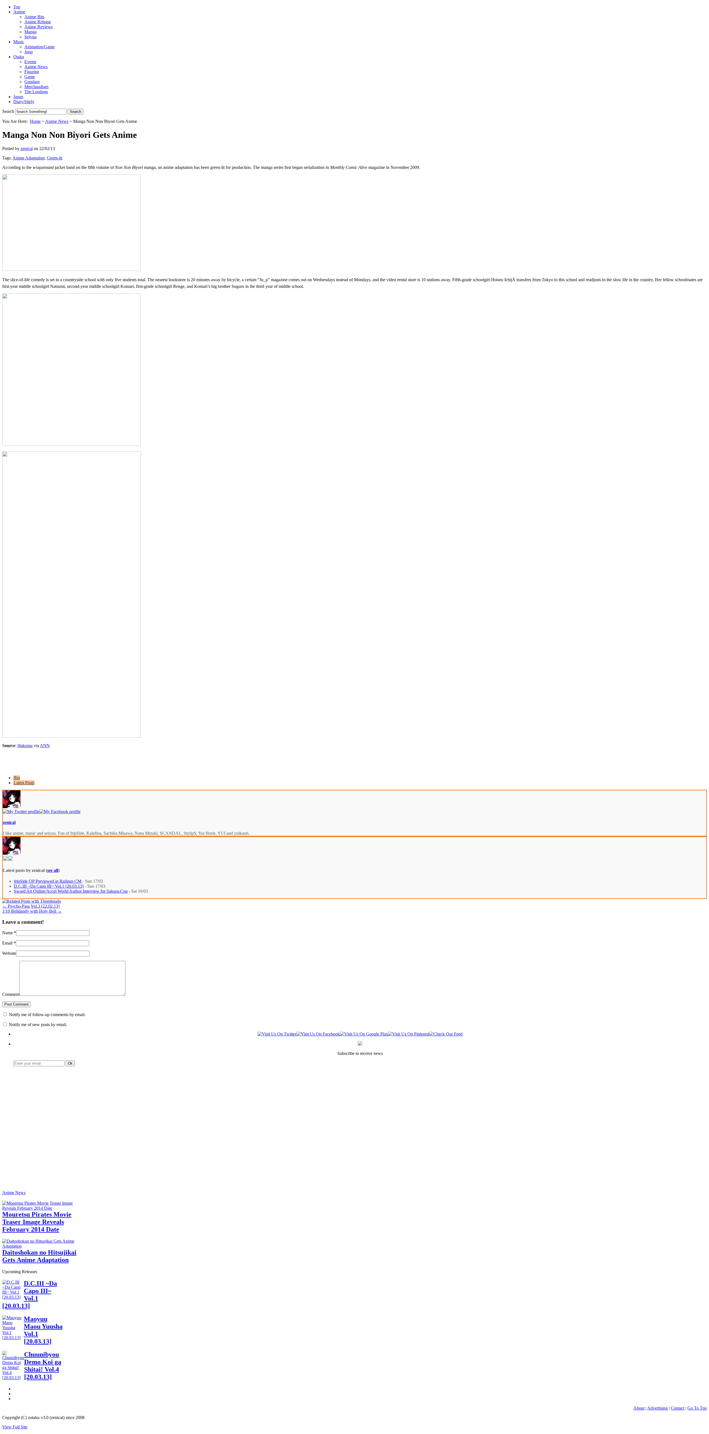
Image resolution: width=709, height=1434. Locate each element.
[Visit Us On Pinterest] (408, 1034)
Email (7, 943)
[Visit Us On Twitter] (277, 1034)
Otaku (18, 56)
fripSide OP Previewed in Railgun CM (47, 881)
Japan (18, 96)
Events (30, 61)
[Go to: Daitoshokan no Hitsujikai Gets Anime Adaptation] (43, 1246)
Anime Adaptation (28, 158)
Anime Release (37, 21)
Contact (677, 1408)
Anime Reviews (38, 26)
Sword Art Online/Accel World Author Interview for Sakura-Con (71, 891)
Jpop (28, 51)
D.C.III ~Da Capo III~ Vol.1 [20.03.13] (49, 886)
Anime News (36, 66)
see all (52, 870)
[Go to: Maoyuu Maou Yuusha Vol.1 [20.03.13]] (13, 1337)
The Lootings (36, 91)
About (638, 1408)
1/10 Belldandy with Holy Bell (32, 911)
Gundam (32, 81)
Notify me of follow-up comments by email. (47, 1014)
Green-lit (54, 158)
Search (8, 111)
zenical (26, 148)
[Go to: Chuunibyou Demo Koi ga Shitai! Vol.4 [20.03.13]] (13, 1377)
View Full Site (14, 1427)
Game (29, 76)
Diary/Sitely (23, 101)
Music (18, 41)
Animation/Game (39, 46)
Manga (30, 31)
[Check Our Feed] (446, 1034)
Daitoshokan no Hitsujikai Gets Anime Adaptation (39, 1256)
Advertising (657, 1408)
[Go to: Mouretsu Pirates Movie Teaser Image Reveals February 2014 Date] (43, 1208)
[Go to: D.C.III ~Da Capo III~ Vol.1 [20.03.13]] (13, 1297)
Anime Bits (34, 16)
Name (7, 932)
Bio (17, 777)
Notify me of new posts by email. (38, 1024)
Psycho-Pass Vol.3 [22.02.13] (31, 906)
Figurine (31, 71)
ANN (45, 745)
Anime (19, 11)
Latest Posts (24, 782)
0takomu (25, 745)
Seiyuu (30, 36)
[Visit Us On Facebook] (318, 1034)
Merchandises (36, 86)
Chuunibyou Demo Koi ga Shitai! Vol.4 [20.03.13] (42, 1365)
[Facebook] (60, 811)
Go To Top (697, 1408)
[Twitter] (21, 811)
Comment (10, 994)
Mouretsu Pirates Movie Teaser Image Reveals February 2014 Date (36, 1222)
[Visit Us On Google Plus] (364, 1034)
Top (16, 6)
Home (35, 121)
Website (9, 953)
